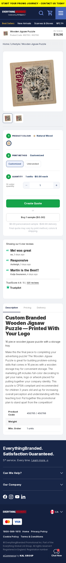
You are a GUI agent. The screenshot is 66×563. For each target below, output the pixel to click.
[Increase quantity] (56, 185)
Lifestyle (15, 44)
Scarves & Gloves (43, 23)
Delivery (41, 307)
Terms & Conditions (32, 536)
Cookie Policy (11, 536)
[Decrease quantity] (26, 185)
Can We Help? (12, 473)
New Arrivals (24, 23)
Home (6, 44)
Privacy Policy (39, 531)
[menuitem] (8, 23)
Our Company (12, 484)
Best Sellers (8, 23)
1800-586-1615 (12, 531)
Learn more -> (39, 460)
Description (11, 307)
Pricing (27, 307)
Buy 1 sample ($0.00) (33, 217)
